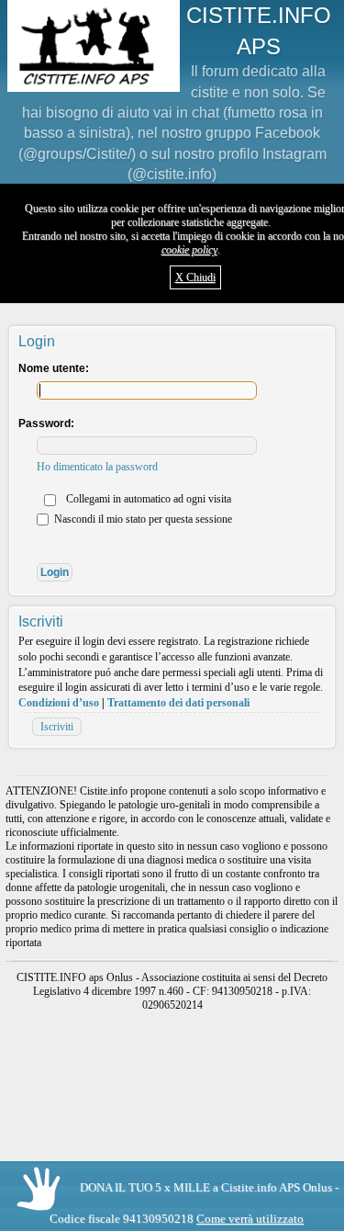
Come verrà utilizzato (250, 1218)
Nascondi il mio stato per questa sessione (141, 519)
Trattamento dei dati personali (178, 702)
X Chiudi (195, 277)
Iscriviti (56, 726)
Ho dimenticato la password (97, 466)
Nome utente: (53, 368)
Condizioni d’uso (58, 702)
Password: (46, 423)
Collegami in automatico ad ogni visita (147, 498)
